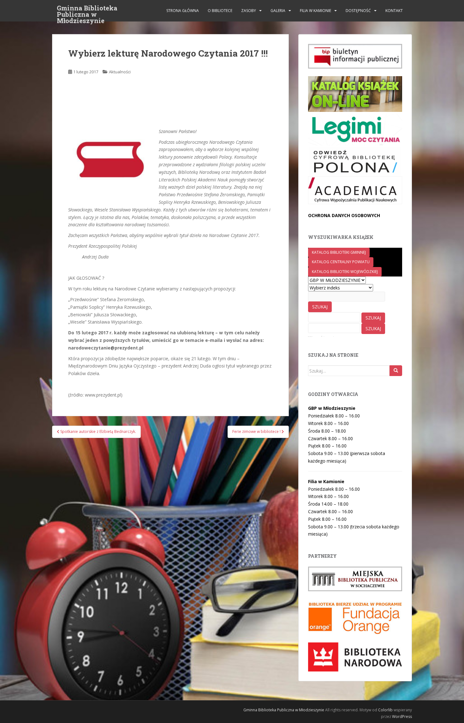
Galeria (278, 10)
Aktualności (120, 72)
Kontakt (394, 10)
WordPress (402, 716)
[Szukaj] (396, 370)
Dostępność (358, 10)
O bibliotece (220, 10)
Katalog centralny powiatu (341, 261)
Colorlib (385, 710)
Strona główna (182, 10)
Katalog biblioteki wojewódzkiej (345, 271)
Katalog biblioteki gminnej (339, 252)
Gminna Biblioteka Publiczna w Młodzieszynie (87, 10)
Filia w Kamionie (315, 10)
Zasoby (248, 10)
